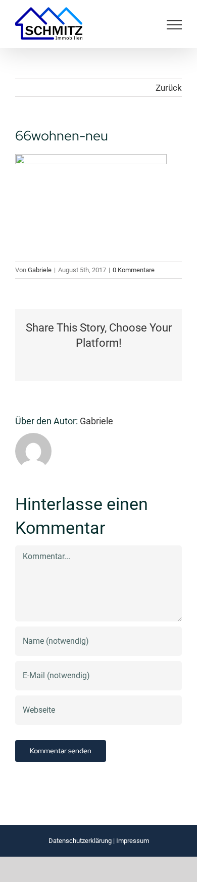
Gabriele (40, 270)
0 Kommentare (134, 270)
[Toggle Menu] (174, 24)
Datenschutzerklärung (80, 840)
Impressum (132, 840)
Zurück (169, 88)
